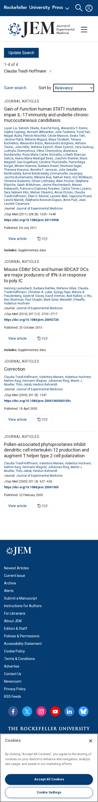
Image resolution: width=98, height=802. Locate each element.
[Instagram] (41, 711)
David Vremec (55, 296)
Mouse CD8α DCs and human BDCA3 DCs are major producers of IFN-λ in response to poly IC (46, 275)
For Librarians (14, 613)
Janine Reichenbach (56, 185)
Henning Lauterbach (18, 288)
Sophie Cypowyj (14, 132)
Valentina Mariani (51, 377)
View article (15, 239)
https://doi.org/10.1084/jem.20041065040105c (37, 401)
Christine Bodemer (17, 181)
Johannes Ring (58, 380)
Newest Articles (16, 568)
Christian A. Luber (40, 292)
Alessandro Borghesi (59, 143)
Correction (14, 369)
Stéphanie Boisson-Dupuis (43, 200)
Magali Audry (13, 135)
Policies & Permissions (21, 636)
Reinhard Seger (70, 166)
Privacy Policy (15, 689)
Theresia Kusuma (16, 169)
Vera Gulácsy (84, 147)
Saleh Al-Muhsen (28, 185)
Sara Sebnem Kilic (16, 192)
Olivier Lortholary (43, 181)
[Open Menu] (37, 8)
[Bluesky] (83, 711)
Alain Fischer (65, 181)
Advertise (11, 666)
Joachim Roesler (66, 158)
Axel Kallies (74, 296)
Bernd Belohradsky (36, 173)
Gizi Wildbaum (82, 177)
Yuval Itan (83, 132)
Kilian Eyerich (64, 147)
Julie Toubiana (65, 132)
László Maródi (14, 200)
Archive (10, 583)
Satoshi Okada (29, 128)
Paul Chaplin (33, 299)
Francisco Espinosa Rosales (40, 188)
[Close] (50, 71)
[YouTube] (55, 711)
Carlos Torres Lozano (76, 188)
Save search (15, 88)
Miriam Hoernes (26, 166)
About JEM (13, 621)
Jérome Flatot (13, 139)
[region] (49, 768)
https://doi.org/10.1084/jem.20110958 (31, 220)
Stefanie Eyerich (42, 147)
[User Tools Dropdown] (89, 8)
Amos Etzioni (63, 192)
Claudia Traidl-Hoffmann (21, 377)
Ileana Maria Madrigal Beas (34, 158)
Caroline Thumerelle (53, 162)
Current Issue (14, 576)
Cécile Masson (57, 135)
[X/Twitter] (27, 711)
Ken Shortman (14, 299)
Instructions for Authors (23, 606)
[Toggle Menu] (84, 30)
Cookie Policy (14, 651)
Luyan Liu (10, 128)
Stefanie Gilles (66, 288)
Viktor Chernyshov (49, 151)
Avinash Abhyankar (40, 132)
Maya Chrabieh (58, 139)
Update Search (19, 54)
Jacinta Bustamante (18, 177)
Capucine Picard (80, 196)
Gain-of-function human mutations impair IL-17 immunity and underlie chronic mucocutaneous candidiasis (46, 114)
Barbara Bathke (44, 288)
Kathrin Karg (12, 380)
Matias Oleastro (41, 192)
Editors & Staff (15, 628)
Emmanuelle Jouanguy (66, 173)
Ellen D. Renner (38, 196)
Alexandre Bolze (31, 143)
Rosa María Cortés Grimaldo (42, 154)
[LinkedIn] (69, 711)
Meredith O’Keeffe (72, 299)
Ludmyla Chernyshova (19, 151)
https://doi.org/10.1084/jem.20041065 (31, 487)
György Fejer (62, 292)
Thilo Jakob (23, 384)
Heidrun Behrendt (45, 384)
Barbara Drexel (48, 166)
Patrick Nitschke (34, 135)
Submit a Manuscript (20, 598)
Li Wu (87, 296)
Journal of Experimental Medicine (39, 208)
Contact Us (12, 674)
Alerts (9, 591)
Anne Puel (70, 200)
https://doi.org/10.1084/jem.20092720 (31, 320)
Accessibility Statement (23, 644)
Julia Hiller (22, 147)
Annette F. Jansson (43, 169)
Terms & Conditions (19, 659)
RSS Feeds (12, 696)
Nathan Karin (62, 177)
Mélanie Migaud (36, 139)
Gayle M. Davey (33, 296)
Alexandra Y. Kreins (74, 128)
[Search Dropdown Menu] (78, 8)
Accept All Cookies (49, 779)
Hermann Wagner (34, 380)
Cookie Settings (49, 792)
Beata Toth (77, 135)
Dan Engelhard (27, 162)
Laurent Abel (58, 196)
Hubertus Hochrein (17, 303)
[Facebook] (13, 711)
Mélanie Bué (43, 177)
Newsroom (12, 681)
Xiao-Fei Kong (49, 128)
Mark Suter (51, 299)
